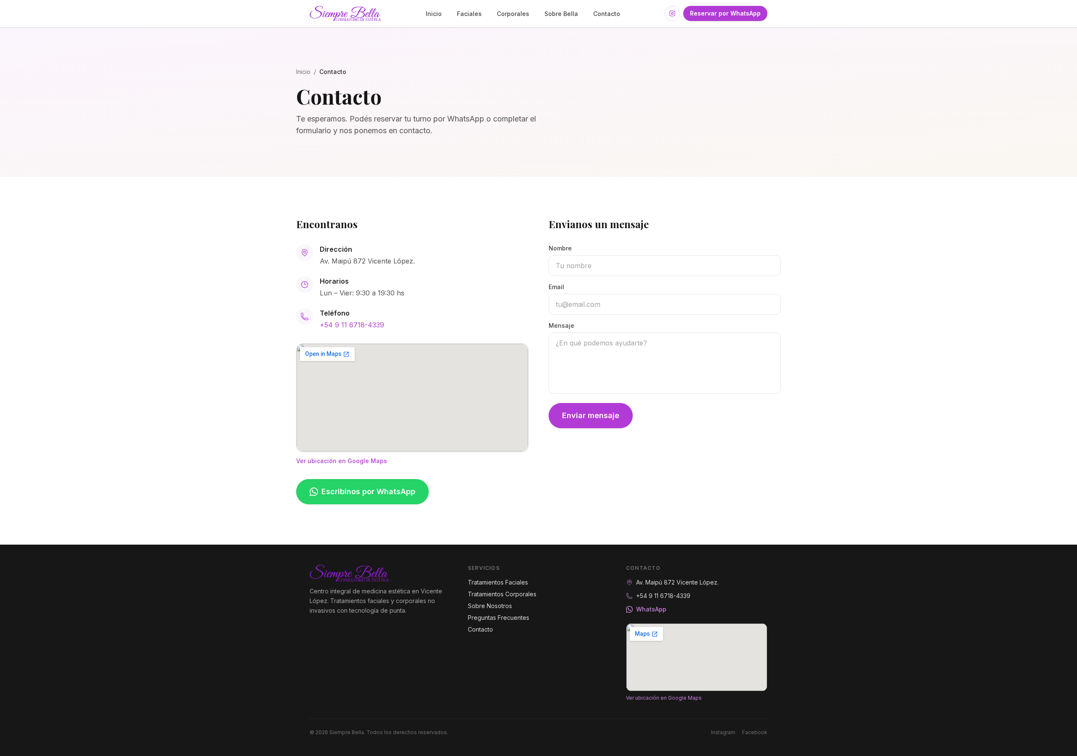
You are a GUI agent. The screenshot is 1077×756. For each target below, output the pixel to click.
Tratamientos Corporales (502, 594)
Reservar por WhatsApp (725, 13)
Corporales (513, 13)
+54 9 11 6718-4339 (352, 325)
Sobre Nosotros (490, 605)
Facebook (754, 732)
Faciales (469, 13)
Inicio (434, 13)
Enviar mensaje (590, 415)
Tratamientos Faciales (498, 582)
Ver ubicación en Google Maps (341, 460)
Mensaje (561, 325)
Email (556, 286)
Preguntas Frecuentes (498, 617)
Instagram (723, 732)
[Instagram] (672, 13)
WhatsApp (651, 609)
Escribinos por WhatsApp (368, 491)
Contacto (606, 13)
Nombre (560, 248)
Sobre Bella (561, 13)
